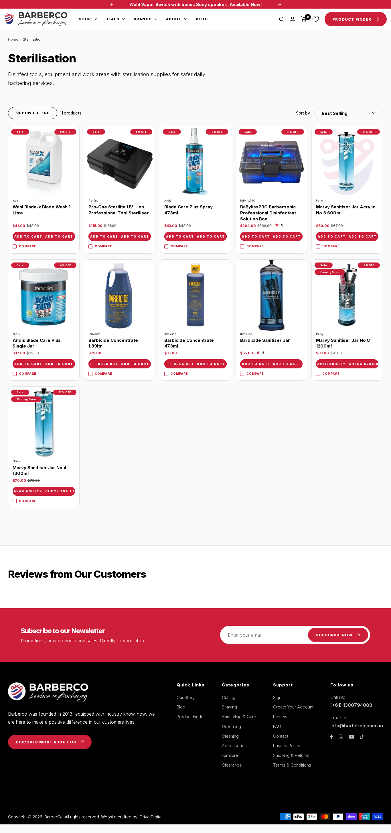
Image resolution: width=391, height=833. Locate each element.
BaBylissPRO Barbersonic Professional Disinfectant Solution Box (268, 212)
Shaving (229, 707)
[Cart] (304, 19)
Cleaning (230, 736)
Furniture (230, 755)
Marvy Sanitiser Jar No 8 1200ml (343, 343)
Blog (202, 19)
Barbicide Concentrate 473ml (189, 343)
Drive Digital (151, 816)
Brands (142, 19)
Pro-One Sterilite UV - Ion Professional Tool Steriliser (118, 210)
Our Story (186, 697)
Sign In (279, 697)
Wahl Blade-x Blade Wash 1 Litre (41, 210)
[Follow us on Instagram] (341, 737)
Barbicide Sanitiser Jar (265, 340)
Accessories (234, 745)
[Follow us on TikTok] (362, 737)
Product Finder (191, 716)
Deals (112, 19)
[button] (339, 113)
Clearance (232, 765)
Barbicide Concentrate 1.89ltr (113, 343)
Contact (280, 736)
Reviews (281, 716)
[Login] (292, 19)
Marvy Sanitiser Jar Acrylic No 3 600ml (345, 210)
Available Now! (246, 4)
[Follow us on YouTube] (351, 737)
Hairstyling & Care (239, 716)
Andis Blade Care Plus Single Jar (37, 343)
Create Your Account (293, 707)
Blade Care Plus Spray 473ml (188, 210)
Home (13, 39)
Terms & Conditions (292, 765)
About (173, 19)
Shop (85, 19)
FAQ (277, 726)
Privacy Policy (286, 745)
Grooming (231, 726)
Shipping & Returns (291, 755)
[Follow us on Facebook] (331, 737)
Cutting (228, 697)
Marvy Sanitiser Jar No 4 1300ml (39, 470)
